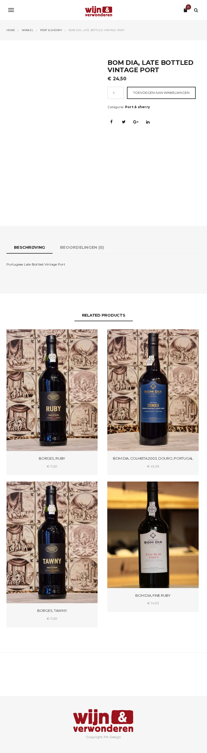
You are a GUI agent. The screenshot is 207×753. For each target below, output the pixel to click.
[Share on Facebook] (112, 122)
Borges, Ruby (52, 458)
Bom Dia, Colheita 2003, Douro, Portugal (153, 458)
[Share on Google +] (136, 122)
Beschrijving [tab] (29, 247)
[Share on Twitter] (124, 122)
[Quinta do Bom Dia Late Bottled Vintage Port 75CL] (53, 131)
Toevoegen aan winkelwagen (161, 93)
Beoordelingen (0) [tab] (82, 247)
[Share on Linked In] (148, 122)
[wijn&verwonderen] (103, 10)
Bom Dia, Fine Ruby (153, 595)
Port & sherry (137, 107)
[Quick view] (88, 338)
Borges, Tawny (52, 610)
